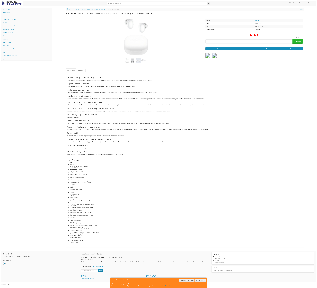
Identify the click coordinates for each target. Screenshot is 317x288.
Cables (4, 35)
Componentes (6, 12)
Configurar (182, 280)
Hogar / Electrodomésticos (10, 49)
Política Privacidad (86, 277)
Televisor (5, 22)
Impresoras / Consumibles (10, 26)
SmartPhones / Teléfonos (9, 19)
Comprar (297, 41)
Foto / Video (6, 45)
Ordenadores (6, 9)
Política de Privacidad (125, 263)
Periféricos (5, 39)
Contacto (302, 3)
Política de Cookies (166, 286)
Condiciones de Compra (87, 278)
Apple (4, 59)
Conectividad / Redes (8, 29)
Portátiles (5, 16)
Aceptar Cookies (200, 280)
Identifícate (293, 3)
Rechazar (191, 280)
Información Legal (151, 275)
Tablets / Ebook (7, 42)
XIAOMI (257, 20)
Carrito (311, 3)
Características (71, 70)
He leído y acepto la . (93, 266)
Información (81, 70)
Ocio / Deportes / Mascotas (10, 55)
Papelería (5, 52)
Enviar (101, 270)
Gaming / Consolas (8, 32)
